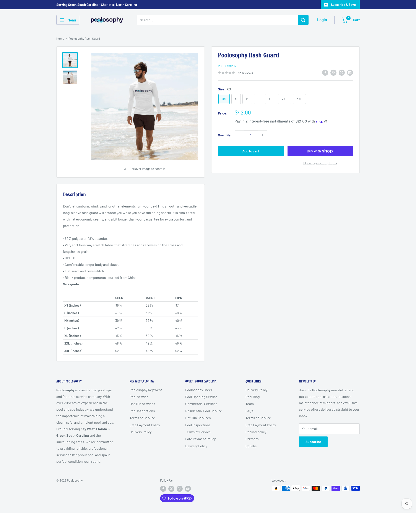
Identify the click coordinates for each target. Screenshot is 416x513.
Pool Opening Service (201, 397)
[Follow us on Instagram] (180, 489)
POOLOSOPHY (227, 66)
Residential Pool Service (203, 411)
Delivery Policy (140, 432)
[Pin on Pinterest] (333, 72)
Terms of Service (142, 418)
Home (60, 38)
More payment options (320, 163)
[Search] (303, 20)
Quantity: (225, 135)
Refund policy (255, 432)
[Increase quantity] (262, 135)
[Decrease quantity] (239, 135)
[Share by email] (350, 72)
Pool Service (139, 397)
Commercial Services (201, 404)
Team (249, 404)
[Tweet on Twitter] (342, 72)
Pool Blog (252, 397)
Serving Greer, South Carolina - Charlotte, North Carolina (96, 5)
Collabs (251, 446)
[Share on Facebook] (325, 72)
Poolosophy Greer (198, 390)
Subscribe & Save (343, 5)
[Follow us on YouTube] (188, 489)
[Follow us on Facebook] (163, 489)
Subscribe (313, 441)
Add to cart (250, 151)
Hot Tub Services (142, 404)
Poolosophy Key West (146, 390)
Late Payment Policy (145, 425)
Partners (252, 439)
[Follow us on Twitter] (171, 489)
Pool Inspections (142, 411)
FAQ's (249, 411)
